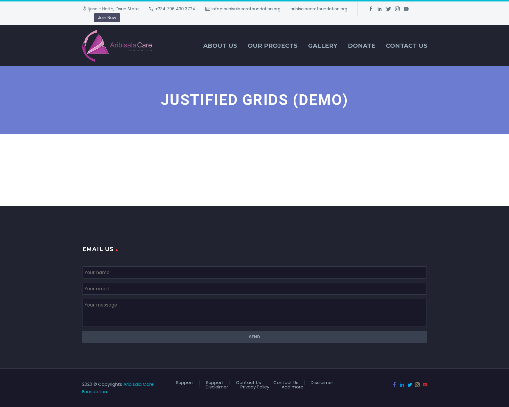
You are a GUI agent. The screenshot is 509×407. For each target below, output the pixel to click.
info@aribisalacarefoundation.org (245, 9)
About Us (220, 45)
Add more (292, 387)
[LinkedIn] (379, 8)
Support (185, 382)
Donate (361, 45)
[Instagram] (397, 8)
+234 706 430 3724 (175, 9)
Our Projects (273, 45)
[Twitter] (388, 8)
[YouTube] (406, 8)
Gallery (322, 45)
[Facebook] (370, 8)
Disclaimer (322, 382)
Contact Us (406, 45)
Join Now (107, 18)
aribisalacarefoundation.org (318, 9)
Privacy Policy (254, 387)
